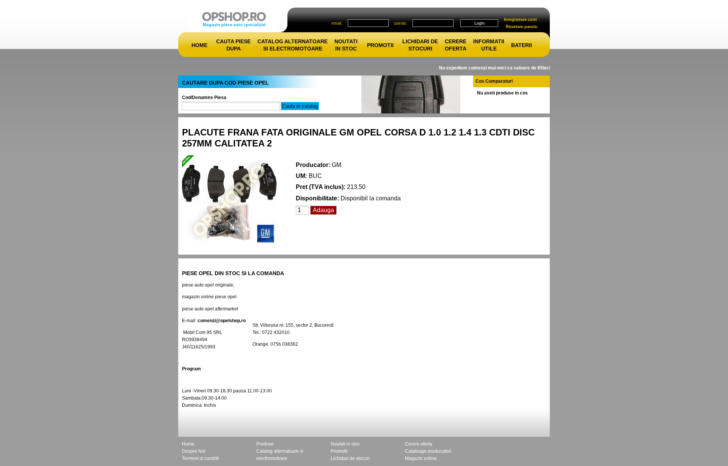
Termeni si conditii (200, 458)
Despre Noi (194, 451)
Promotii (380, 45)
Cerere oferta (418, 444)
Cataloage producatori (428, 451)
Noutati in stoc (345, 444)
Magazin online (421, 458)
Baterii (521, 45)
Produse (265, 444)
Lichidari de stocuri (350, 458)
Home (199, 45)
